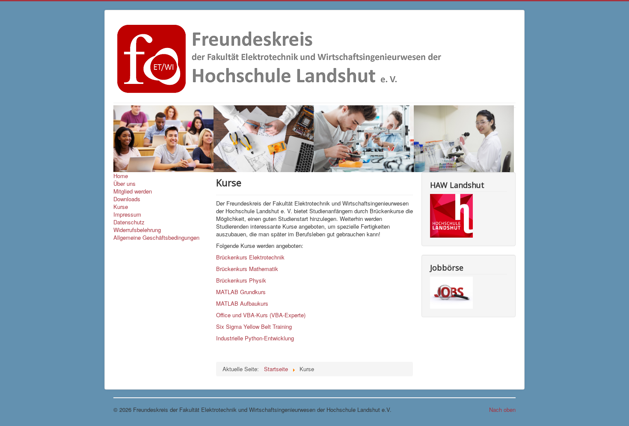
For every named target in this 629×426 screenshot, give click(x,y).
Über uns (124, 184)
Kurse (120, 207)
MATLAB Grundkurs (241, 292)
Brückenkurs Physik (241, 280)
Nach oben (502, 409)
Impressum (127, 214)
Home (120, 176)
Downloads (126, 199)
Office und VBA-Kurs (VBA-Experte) (261, 315)
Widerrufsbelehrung (137, 230)
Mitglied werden (132, 191)
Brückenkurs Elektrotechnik (250, 257)
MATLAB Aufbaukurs (242, 303)
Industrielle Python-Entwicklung (255, 338)
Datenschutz (129, 222)
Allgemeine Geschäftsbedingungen (156, 237)
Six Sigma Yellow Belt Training (254, 326)
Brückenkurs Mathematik (247, 269)
